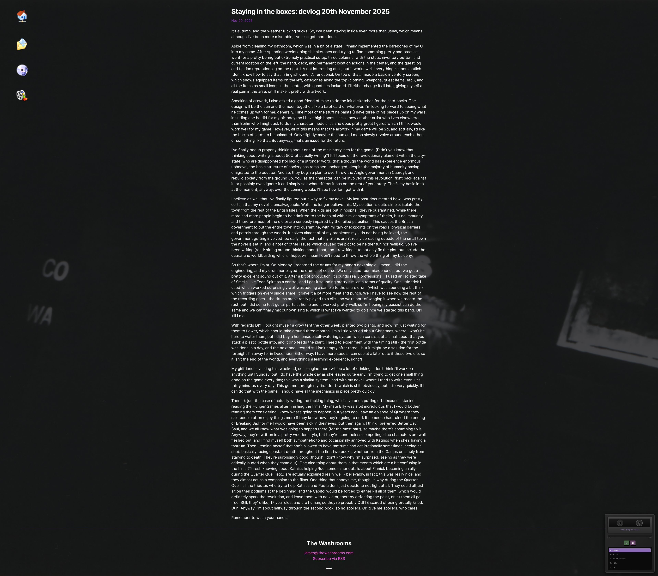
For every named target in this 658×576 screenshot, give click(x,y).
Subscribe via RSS (329, 558)
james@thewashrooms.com (329, 553)
